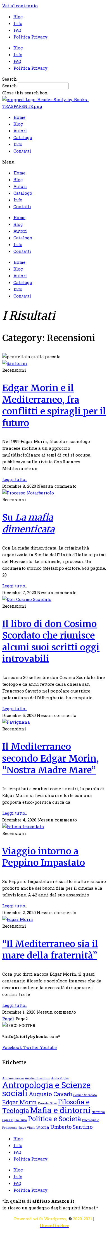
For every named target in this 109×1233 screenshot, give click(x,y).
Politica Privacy (30, 37)
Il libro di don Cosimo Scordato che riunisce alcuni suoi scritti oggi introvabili (50, 641)
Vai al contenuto (20, 5)
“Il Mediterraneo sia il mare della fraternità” (50, 949)
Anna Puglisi (60, 1078)
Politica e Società (54, 1118)
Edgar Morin (19, 1102)
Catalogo (22, 137)
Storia (42, 1127)
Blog (18, 16)
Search (9, 85)
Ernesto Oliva (47, 1103)
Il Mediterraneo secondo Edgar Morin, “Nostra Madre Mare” (50, 758)
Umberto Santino (71, 1126)
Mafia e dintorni (60, 1110)
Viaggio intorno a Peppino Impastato (43, 857)
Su (28, 523)
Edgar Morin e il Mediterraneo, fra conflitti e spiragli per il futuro (54, 405)
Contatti (22, 151)
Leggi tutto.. (14, 479)
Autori (20, 130)
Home (19, 117)
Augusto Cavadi (50, 1094)
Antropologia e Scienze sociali (46, 1088)
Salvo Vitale (26, 1128)
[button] (54, 79)
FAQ (17, 30)
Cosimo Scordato (85, 1095)
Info (17, 23)
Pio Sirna (21, 1120)
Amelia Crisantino (37, 1078)
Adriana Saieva (13, 1078)
